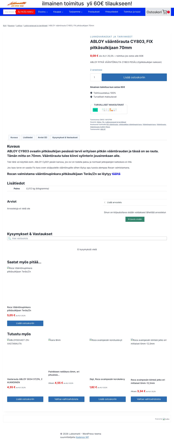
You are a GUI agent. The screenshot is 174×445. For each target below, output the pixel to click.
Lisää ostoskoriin (134, 77)
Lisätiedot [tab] (28, 137)
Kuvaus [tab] (14, 137)
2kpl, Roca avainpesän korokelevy (107, 379)
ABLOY (103, 129)
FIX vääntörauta (112, 124)
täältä (116, 174)
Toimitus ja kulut (132, 11)
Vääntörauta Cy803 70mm (100, 127)
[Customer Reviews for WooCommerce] (166, 419)
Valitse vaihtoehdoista (66, 399)
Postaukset (94, 11)
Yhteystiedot (111, 11)
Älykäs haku (25, 11)
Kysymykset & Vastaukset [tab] (65, 137)
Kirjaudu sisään (135, 219)
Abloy (99, 122)
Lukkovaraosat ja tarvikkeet (111, 36)
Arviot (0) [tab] (42, 137)
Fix (103, 122)
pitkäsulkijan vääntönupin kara (130, 124)
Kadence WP (82, 437)
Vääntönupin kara (149, 124)
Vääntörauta (161, 124)
